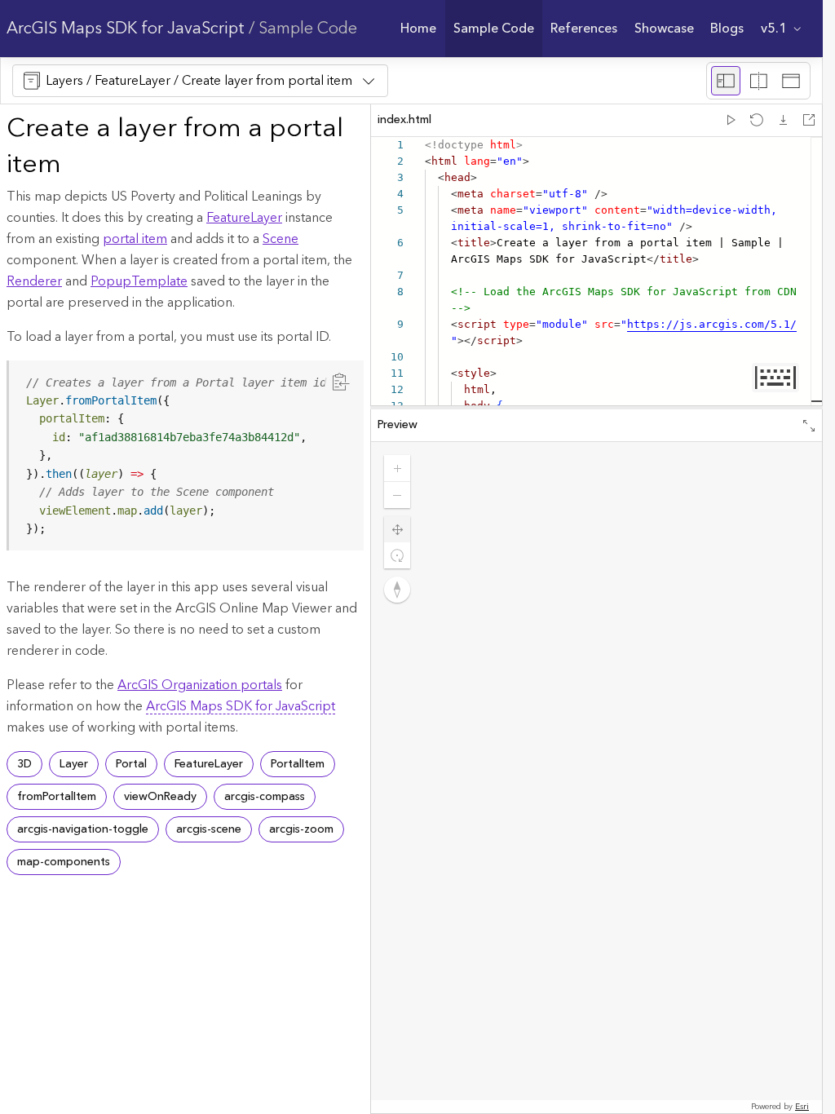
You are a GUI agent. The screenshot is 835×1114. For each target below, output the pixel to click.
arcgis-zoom (301, 829)
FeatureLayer (244, 217)
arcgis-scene (208, 829)
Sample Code (307, 28)
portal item (135, 239)
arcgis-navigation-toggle (82, 829)
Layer (74, 764)
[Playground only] (758, 80)
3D (24, 764)
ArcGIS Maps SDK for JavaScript (126, 28)
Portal (131, 764)
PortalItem (298, 764)
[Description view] (725, 80)
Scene (280, 239)
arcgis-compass (264, 797)
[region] (186, 455)
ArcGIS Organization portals (199, 685)
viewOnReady (160, 797)
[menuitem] (418, 28)
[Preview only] (791, 80)
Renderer (34, 281)
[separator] (596, 407)
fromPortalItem (56, 797)
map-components (63, 862)
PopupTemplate (139, 281)
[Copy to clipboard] (341, 381)
